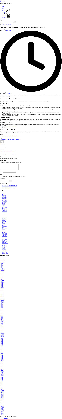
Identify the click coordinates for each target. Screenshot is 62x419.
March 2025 (4, 206)
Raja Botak (4, 242)
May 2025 (3, 205)
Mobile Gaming (4, 234)
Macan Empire (4, 231)
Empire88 (3, 220)
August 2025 (4, 202)
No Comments (9, 93)
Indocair (3, 229)
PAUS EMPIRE (4, 239)
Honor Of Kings (4, 228)
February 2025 (4, 207)
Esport (3, 222)
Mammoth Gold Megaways (8, 139)
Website (1, 174)
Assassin (3, 217)
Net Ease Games (4, 236)
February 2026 (4, 197)
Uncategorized (4, 250)
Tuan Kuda (4, 249)
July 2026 (3, 193)
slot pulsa (2, 408)
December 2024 (4, 209)
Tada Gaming (4, 246)
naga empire (2, 279)
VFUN (3, 251)
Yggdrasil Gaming (5, 253)
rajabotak (2, 281)
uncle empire (2, 257)
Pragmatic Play (5, 24)
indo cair (2, 290)
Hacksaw (3, 225)
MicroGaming (4, 233)
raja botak (2, 287)
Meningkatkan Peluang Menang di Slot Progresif (9, 136)
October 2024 (4, 211)
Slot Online (9, 24)
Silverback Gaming (5, 243)
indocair (2, 355)
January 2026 (4, 198)
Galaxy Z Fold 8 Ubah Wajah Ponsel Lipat (8, 188)
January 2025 (4, 208)
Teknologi (3, 247)
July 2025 (3, 203)
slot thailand (2, 336)
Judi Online (2, 139)
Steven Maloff (2, 1)
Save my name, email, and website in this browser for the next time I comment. (14, 176)
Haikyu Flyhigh (4, 226)
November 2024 (4, 210)
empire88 (2, 263)
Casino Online (4, 219)
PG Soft (3, 240)
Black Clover (4, 218)
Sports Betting (4, 245)
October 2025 (4, 200)
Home (1, 23)
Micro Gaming (4, 232)
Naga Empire (4, 235)
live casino (2, 296)
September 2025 (4, 201)
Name (1, 171)
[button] (13, 22)
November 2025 (4, 199)
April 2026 (4, 195)
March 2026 (4, 196)
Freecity (3, 223)
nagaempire (2, 326)
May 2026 (3, 194)
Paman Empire (4, 238)
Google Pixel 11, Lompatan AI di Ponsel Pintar (9, 186)
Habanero (3, 224)
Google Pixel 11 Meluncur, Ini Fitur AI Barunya (9, 185)
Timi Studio (4, 248)
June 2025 (3, 204)
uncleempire (2, 291)
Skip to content (2, 0)
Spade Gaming (4, 244)
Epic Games (4, 221)
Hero (3, 227)
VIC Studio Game (5, 252)
